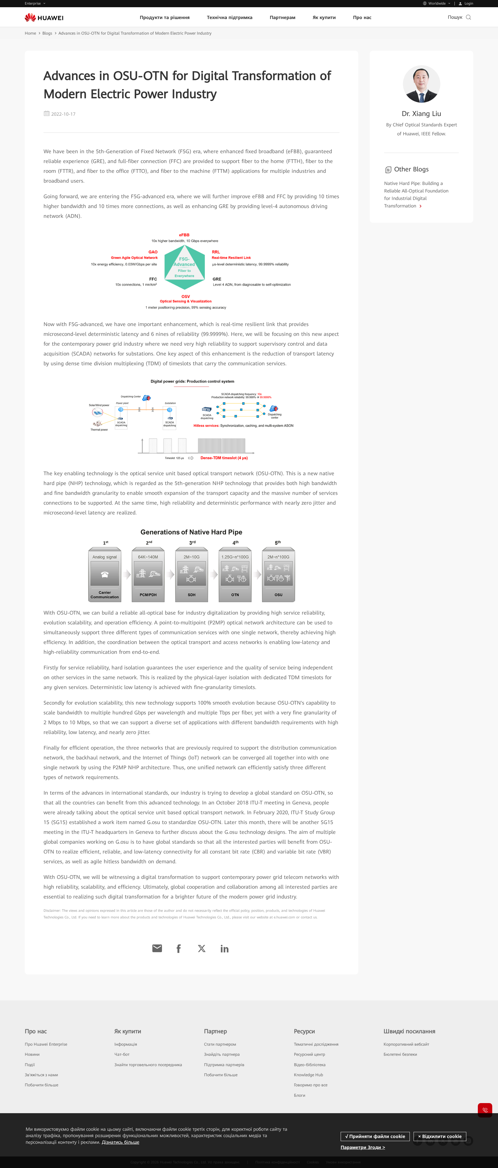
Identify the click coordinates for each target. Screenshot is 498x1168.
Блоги (299, 1095)
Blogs (47, 33)
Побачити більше (41, 1085)
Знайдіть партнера (222, 1054)
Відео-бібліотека (310, 1064)
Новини (32, 1054)
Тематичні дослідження (316, 1044)
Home (30, 33)
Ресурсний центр (309, 1054)
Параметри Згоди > (363, 1147)
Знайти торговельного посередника (148, 1064)
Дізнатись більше (120, 1142)
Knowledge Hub (308, 1074)
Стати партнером (220, 1044)
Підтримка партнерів (224, 1064)
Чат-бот (121, 1054)
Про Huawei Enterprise (46, 1044)
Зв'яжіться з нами (41, 1074)
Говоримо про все (310, 1085)
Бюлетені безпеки (400, 1054)
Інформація (125, 1044)
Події (30, 1064)
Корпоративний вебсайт (406, 1044)
